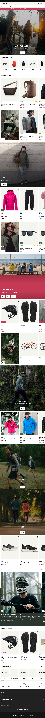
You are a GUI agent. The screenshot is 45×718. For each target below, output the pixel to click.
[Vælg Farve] (1, 105)
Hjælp (2, 695)
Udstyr (13, 296)
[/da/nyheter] (22, 388)
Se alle (42, 569)
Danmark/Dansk (22, 709)
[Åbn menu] (1, 3)
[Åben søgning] (36, 3)
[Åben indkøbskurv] (43, 3)
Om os (2, 692)
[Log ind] (41, 3)
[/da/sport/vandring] (22, 466)
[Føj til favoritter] (18, 78)
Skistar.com (3, 703)
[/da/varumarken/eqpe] (22, 164)
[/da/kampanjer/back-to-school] (22, 32)
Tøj (3, 296)
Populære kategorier (6, 699)
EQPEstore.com (4, 705)
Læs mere (3, 622)
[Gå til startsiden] (7, 3)
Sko (7, 296)
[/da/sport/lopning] (22, 512)
